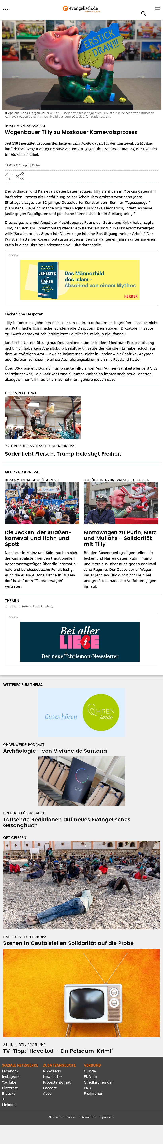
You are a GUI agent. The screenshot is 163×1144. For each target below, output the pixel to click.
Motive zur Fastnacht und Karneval (40, 446)
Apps (47, 1093)
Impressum (106, 1117)
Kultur (36, 165)
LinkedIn (9, 1105)
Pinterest (10, 1088)
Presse (71, 1117)
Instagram (11, 1077)
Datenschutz (87, 1117)
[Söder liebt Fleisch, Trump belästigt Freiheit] (81, 417)
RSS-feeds (52, 1071)
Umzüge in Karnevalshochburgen (117, 480)
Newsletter (52, 1077)
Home (9, 176)
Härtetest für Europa (24, 937)
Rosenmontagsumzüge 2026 (32, 480)
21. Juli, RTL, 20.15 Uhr (24, 1045)
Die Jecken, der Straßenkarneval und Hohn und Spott (38, 538)
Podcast (50, 1088)
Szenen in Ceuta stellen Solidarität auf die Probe (68, 943)
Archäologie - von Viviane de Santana (55, 751)
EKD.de (90, 1077)
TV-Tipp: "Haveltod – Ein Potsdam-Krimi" (58, 1051)
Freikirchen (93, 1093)
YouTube (9, 1082)
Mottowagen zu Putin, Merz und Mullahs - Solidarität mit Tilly (120, 538)
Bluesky (9, 1093)
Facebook (10, 1071)
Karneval (11, 606)
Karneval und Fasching (37, 606)
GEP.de (90, 1071)
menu (5, 9)
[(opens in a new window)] (80, 280)
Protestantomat (57, 1082)
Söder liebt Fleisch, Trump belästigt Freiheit (63, 454)
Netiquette (56, 1117)
